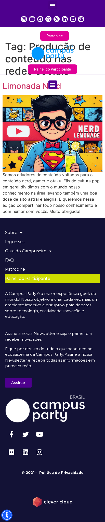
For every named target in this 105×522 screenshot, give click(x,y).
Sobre (11, 232)
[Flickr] (11, 452)
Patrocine (15, 269)
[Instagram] (39, 452)
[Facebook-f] (11, 434)
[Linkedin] (25, 452)
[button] (52, 5)
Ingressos (14, 241)
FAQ (9, 260)
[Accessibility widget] (6, 515)
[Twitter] (25, 434)
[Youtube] (39, 434)
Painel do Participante (27, 278)
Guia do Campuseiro (25, 251)
